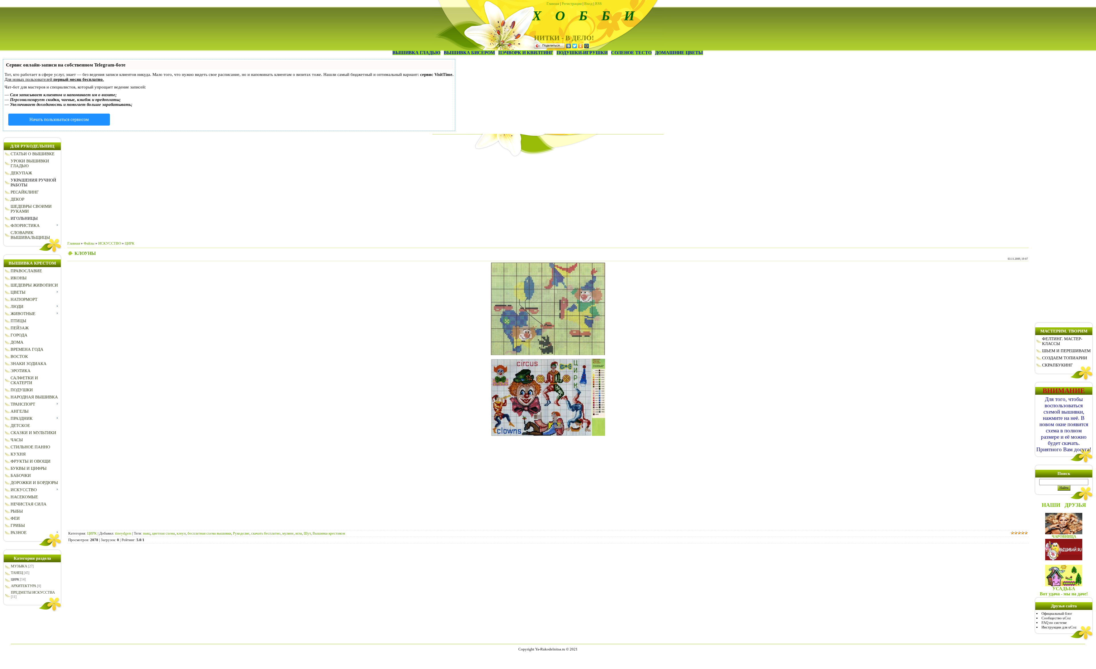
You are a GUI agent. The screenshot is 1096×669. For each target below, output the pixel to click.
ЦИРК (15, 579)
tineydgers (123, 533)
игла (298, 533)
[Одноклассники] (581, 46)
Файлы (89, 243)
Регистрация (572, 3)
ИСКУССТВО (109, 243)
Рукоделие (241, 533)
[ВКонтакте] (569, 46)
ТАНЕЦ (17, 573)
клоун (181, 533)
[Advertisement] (548, 197)
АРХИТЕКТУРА (23, 586)
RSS (598, 3)
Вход (588, 3)
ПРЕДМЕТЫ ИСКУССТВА (33, 592)
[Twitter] (575, 46)
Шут (307, 533)
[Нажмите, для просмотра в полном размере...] (548, 354)
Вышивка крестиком (329, 533)
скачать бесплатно (266, 533)
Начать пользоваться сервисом (59, 119)
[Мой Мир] (587, 46)
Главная (553, 3)
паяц (146, 533)
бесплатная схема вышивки (209, 533)
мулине (288, 533)
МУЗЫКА (19, 566)
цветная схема (163, 533)
